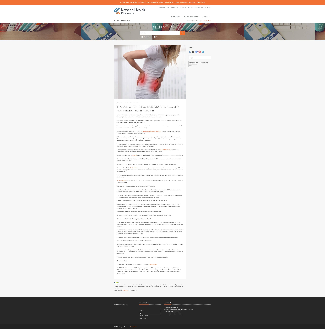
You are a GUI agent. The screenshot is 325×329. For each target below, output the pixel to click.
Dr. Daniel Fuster (134, 168)
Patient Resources (191, 16)
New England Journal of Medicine (151, 131)
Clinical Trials (192, 66)
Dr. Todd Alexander (165, 150)
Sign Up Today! (202, 7)
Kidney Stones (204, 62)
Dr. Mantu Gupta (121, 181)
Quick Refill (183, 7)
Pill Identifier (174, 7)
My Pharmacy (175, 16)
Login (208, 7)
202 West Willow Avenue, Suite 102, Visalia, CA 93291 (135, 2)
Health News (147, 37)
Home (188, 21)
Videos (158, 37)
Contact (205, 16)
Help (168, 7)
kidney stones (153, 264)
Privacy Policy (143, 318)
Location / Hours (192, 7)
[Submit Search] (182, 33)
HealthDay (125, 290)
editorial (134, 155)
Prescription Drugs (193, 62)
